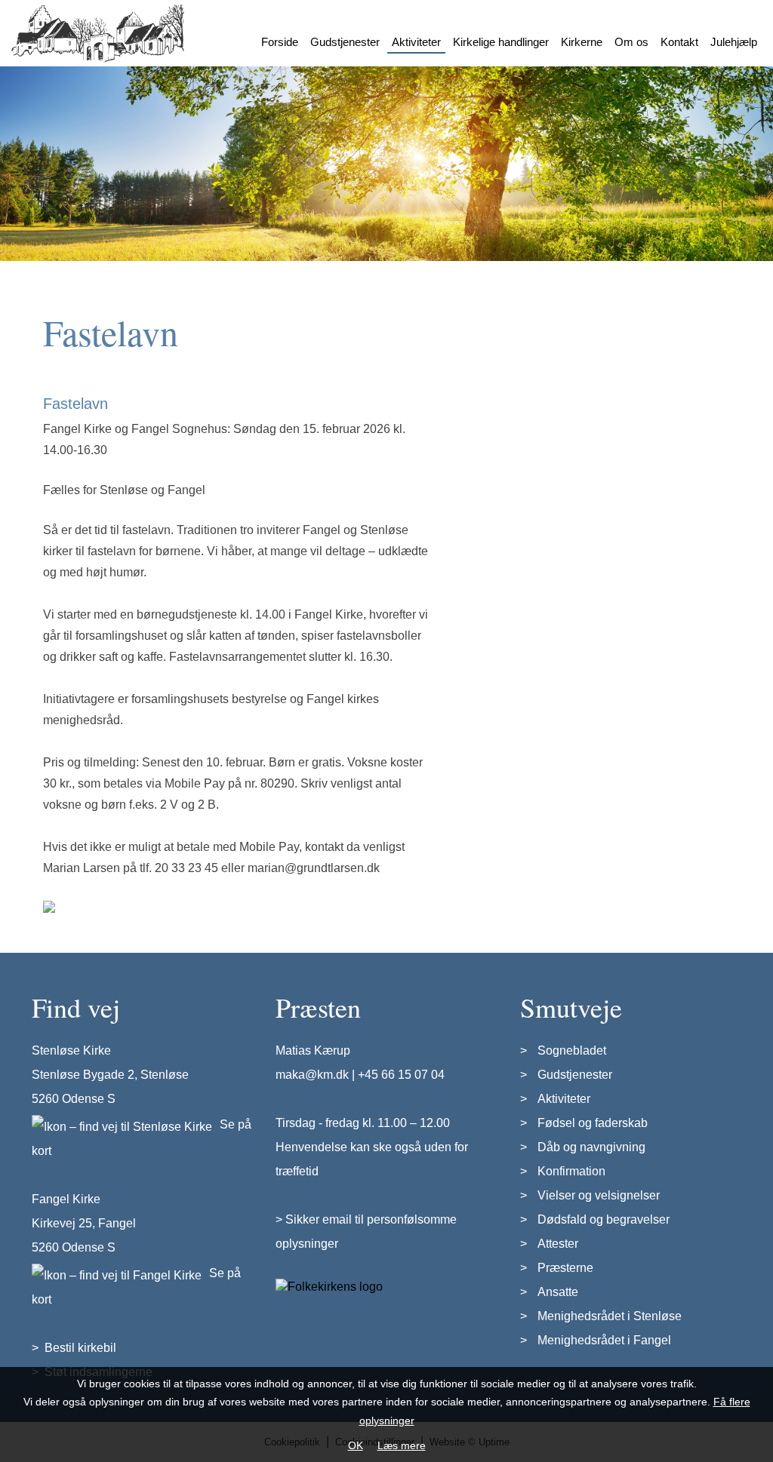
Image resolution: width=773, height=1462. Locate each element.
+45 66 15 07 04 (401, 1074)
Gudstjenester (345, 41)
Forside (279, 41)
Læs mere (401, 1445)
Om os (631, 41)
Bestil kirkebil (80, 1347)
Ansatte (557, 1291)
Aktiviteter (416, 41)
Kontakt (679, 41)
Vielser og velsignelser (598, 1195)
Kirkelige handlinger (501, 41)
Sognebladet (571, 1050)
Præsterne (565, 1267)
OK (355, 1445)
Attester (557, 1243)
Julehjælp (733, 41)
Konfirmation (571, 1171)
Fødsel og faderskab (592, 1122)
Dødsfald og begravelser (603, 1219)
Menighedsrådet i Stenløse (609, 1316)
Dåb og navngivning (591, 1147)
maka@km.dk (312, 1074)
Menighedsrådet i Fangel (604, 1340)
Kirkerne (581, 41)
